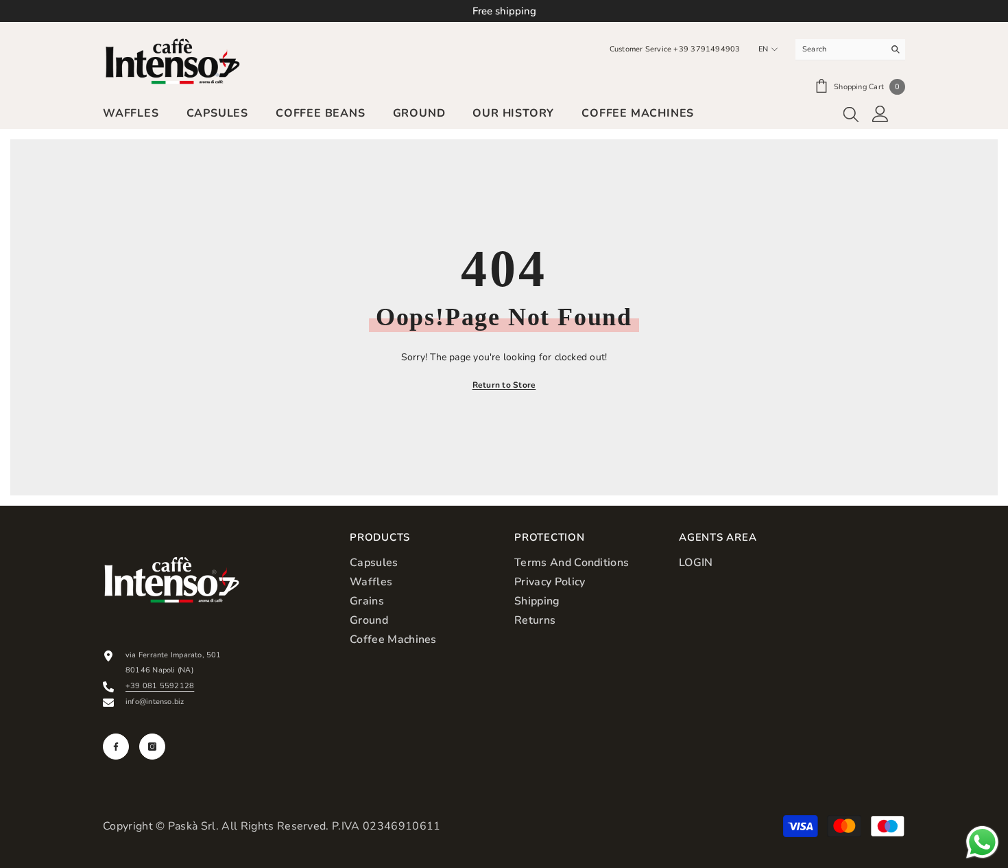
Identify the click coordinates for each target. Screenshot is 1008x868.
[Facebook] (116, 747)
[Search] (850, 49)
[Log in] (880, 114)
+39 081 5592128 (159, 686)
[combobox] (839, 49)
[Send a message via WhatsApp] (982, 842)
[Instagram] (152, 747)
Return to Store (504, 384)
